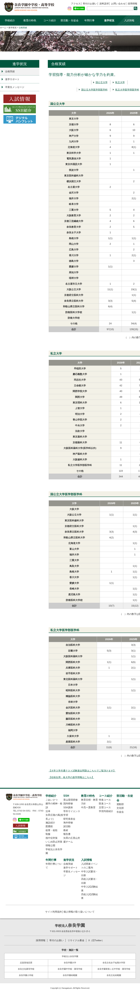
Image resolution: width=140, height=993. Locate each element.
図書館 (49, 826)
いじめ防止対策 (54, 841)
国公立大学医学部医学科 (94, 89)
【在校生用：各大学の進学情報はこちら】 (71, 777)
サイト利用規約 (53, 911)
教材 (65, 830)
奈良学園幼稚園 (70, 975)
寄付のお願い (90, 3)
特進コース (105, 799)
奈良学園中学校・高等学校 (70, 969)
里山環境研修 (70, 799)
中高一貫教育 (88, 807)
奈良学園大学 (70, 962)
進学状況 (109, 20)
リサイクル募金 (76, 940)
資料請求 (104, 3)
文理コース (105, 807)
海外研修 (68, 822)
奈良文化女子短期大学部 (114, 962)
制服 (48, 834)
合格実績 (10, 71)
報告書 (67, 834)
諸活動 (67, 826)
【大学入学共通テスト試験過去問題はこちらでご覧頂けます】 (82, 770)
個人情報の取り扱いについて (79, 911)
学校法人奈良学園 (70, 956)
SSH (66, 795)
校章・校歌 (52, 830)
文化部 (120, 808)
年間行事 (89, 20)
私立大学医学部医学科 (127, 89)
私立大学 (120, 82)
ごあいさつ (52, 799)
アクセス (76, 3)
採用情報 (132, 3)
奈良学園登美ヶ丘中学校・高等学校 (113, 969)
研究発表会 (69, 818)
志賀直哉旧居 (26, 962)
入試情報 (129, 20)
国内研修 (68, 803)
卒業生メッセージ (14, 87)
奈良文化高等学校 (26, 969)
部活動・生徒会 (70, 20)
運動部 (120, 804)
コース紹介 (49, 20)
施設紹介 (50, 822)
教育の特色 (29, 20)
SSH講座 (68, 807)
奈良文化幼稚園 (114, 975)
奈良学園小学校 (26, 975)
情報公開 (50, 845)
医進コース (105, 803)
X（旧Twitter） (96, 940)
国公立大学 (102, 82)
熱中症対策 (52, 838)
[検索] (135, 8)
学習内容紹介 (106, 811)
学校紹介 (10, 20)
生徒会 (120, 811)
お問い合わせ (118, 3)
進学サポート (12, 79)
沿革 (48, 811)
